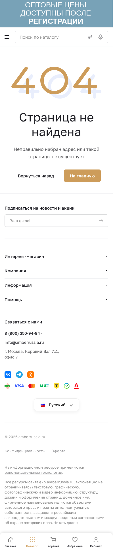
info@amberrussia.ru (24, 342)
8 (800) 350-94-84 (22, 333)
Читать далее (66, 522)
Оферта (58, 451)
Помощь (13, 299)
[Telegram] (19, 374)
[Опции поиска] (89, 37)
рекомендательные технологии (33, 472)
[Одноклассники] (30, 374)
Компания (15, 270)
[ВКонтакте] (8, 374)
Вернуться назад (36, 175)
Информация (18, 285)
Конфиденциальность (25, 451)
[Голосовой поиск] (101, 37)
